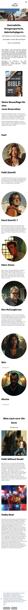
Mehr (4, 604)
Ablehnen (14, 608)
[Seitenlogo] (14, 5)
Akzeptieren (7, 608)
